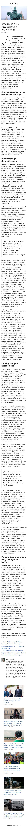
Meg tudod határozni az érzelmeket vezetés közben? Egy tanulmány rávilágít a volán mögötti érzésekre (14, 745)
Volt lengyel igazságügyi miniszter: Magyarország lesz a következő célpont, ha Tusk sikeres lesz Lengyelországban (13, 653)
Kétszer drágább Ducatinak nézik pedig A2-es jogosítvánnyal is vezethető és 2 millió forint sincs (13, 723)
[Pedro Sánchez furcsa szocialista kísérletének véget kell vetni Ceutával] (14, 696)
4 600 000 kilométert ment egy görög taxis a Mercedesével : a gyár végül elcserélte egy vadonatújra (14, 814)
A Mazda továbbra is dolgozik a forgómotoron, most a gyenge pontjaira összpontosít (13, 792)
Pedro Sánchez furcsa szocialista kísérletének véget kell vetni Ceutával (13, 700)
